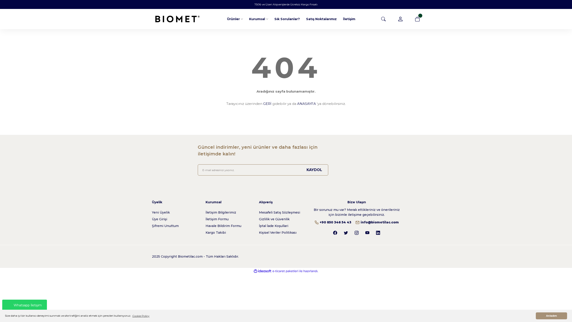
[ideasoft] (262, 271)
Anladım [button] (551, 315)
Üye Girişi (159, 219)
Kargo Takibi (216, 233)
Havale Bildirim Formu (223, 226)
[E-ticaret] (285, 271)
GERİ (267, 104)
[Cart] (417, 19)
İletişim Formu (217, 219)
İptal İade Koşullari (273, 226)
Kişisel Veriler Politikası (278, 233)
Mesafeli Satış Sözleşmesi (279, 212)
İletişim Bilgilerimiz (221, 212)
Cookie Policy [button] (140, 316)
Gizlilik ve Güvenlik (274, 219)
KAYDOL (314, 170)
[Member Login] (400, 19)
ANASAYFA (306, 104)
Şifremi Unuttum (165, 226)
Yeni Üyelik (161, 212)
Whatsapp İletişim (28, 305)
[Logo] (177, 19)
